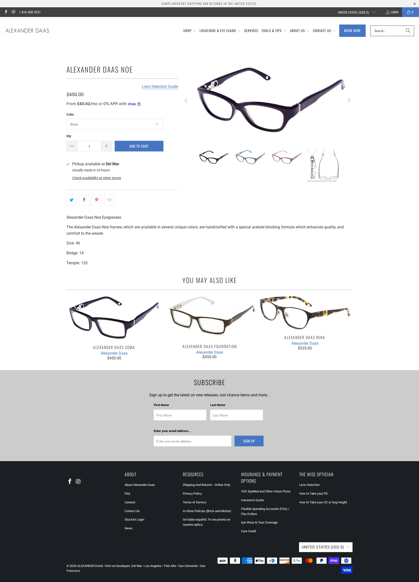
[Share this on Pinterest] (97, 200)
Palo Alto (170, 566)
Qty (68, 136)
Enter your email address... (172, 431)
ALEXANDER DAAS (90, 566)
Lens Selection (309, 485)
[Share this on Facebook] (84, 200)
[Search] (408, 30)
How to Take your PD (313, 493)
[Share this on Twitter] (71, 200)
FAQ (127, 493)
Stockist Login (134, 519)
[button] (189, 31)
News (129, 528)
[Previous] (186, 100)
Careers (130, 502)
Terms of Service (194, 502)
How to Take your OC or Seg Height (323, 502)
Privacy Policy (192, 493)
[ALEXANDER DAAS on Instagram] (13, 12)
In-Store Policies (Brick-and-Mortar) (207, 511)
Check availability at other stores (96, 178)
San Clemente (188, 566)
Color (70, 114)
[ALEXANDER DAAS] (27, 30)
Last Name (217, 405)
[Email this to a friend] (109, 200)
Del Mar (136, 566)
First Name (161, 405)
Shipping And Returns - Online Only (206, 485)
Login (394, 12)
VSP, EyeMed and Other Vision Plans (265, 491)
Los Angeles (153, 566)
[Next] (349, 100)
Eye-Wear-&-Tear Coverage (259, 522)
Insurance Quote (252, 500)
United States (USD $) (354, 12)
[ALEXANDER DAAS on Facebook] (6, 12)
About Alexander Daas (140, 485)
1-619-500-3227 (30, 12)
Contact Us (132, 511)
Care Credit (248, 531)
